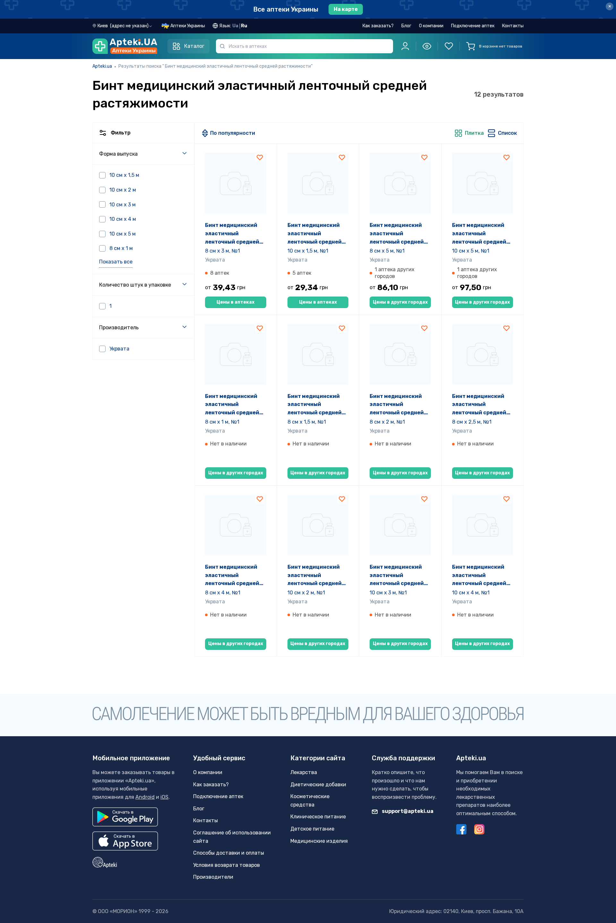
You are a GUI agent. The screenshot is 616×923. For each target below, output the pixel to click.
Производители (213, 877)
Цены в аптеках (235, 302)
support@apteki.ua (407, 811)
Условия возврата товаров (226, 865)
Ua (235, 26)
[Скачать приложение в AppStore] (125, 841)
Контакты (513, 26)
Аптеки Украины (187, 26)
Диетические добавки (318, 784)
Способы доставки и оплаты (228, 853)
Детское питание (312, 829)
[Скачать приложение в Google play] (125, 816)
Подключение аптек (472, 26)
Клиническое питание (318, 817)
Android (145, 797)
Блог (406, 26)
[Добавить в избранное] (260, 157)
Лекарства (303, 772)
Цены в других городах (400, 302)
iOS (164, 797)
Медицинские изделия (319, 841)
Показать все (116, 262)
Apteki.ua (102, 66)
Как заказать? (378, 26)
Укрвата (215, 260)
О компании (431, 26)
